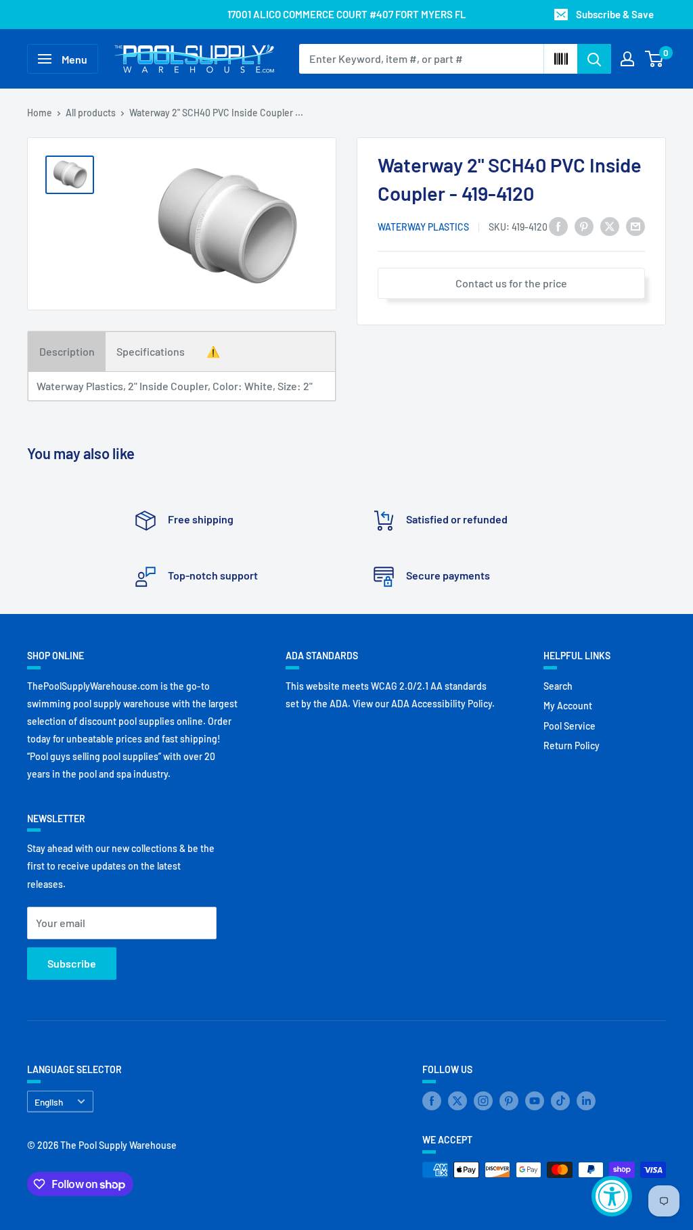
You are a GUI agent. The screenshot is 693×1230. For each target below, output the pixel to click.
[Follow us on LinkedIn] (586, 1100)
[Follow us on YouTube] (534, 1100)
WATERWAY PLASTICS (423, 227)
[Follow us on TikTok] (560, 1100)
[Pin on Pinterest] (584, 225)
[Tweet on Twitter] (609, 225)
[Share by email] (635, 225)
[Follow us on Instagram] (483, 1100)
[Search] (594, 59)
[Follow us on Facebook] (431, 1100)
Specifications (150, 351)
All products (91, 112)
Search (558, 686)
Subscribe (71, 963)
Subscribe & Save (615, 14)
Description (67, 351)
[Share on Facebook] (558, 225)
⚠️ (213, 351)
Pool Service (569, 726)
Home (39, 112)
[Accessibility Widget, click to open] (611, 1196)
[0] (654, 59)
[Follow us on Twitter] (457, 1100)
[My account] (627, 58)
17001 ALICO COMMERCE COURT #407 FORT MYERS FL (346, 14)
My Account (567, 705)
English (49, 1102)
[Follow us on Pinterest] (508, 1100)
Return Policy (571, 745)
